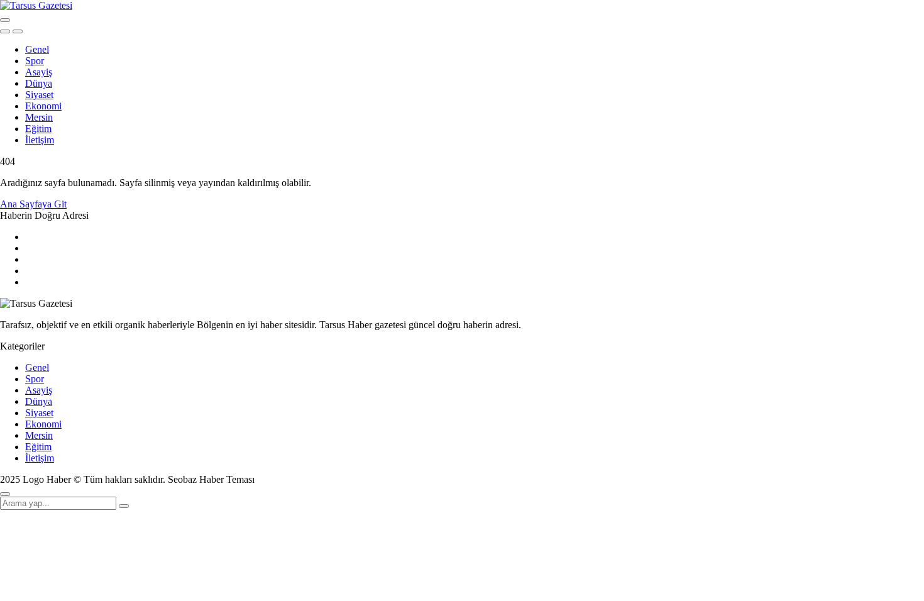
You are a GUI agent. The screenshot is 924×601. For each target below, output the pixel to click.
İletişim (39, 140)
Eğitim (38, 128)
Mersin (39, 117)
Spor (34, 60)
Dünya (38, 83)
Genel (37, 49)
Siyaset (39, 94)
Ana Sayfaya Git (33, 204)
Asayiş (38, 72)
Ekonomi (43, 106)
